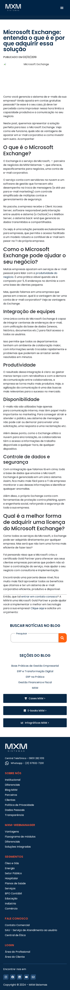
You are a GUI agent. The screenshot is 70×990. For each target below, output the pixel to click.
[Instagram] (5, 977)
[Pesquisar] (63, 637)
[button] (61, 7)
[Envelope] (33, 977)
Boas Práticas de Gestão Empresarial (35, 666)
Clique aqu (37, 608)
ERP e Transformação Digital (35, 671)
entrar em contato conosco (39, 596)
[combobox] (35, 637)
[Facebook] (12, 977)
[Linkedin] (19, 977)
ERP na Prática (35, 677)
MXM (35, 688)
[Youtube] (26, 977)
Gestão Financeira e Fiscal (35, 682)
